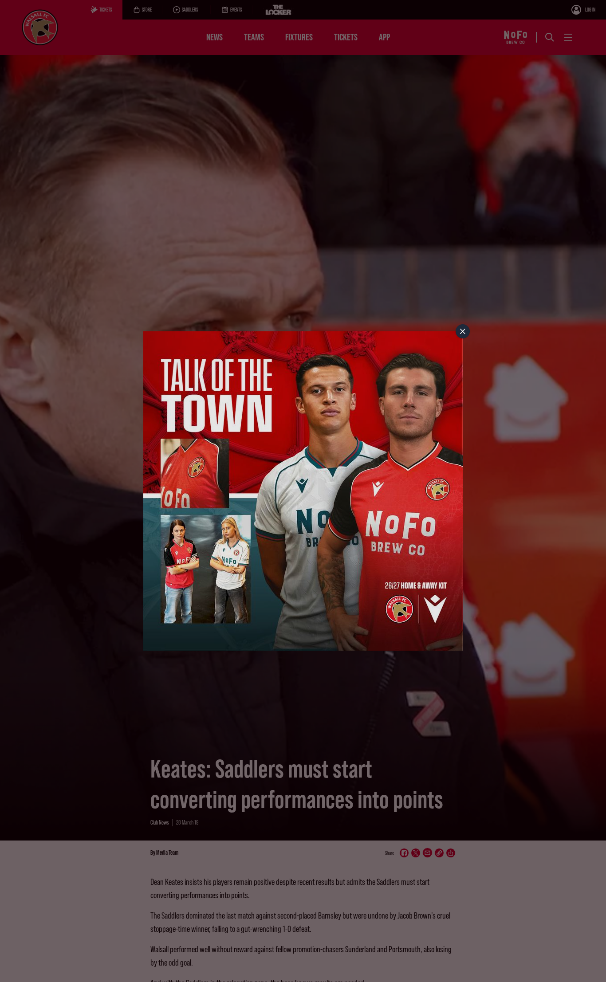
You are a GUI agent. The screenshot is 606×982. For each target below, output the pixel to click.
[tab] (462, 331)
